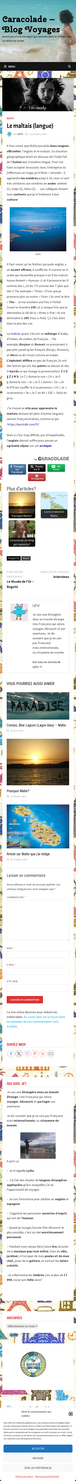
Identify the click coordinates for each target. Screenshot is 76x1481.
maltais (16, 334)
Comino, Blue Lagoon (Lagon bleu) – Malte (36, 725)
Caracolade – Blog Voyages (31, 24)
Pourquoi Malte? (18, 791)
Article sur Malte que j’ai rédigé (28, 854)
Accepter (38, 1448)
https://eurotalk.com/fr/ (23, 424)
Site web (12, 981)
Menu (11, 66)
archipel (45, 446)
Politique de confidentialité (47, 1476)
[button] (70, 1414)
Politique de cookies (24, 1476)
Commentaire (16, 897)
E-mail (12, 964)
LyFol (20, 134)
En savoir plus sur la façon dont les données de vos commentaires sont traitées (36, 1021)
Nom (10, 948)
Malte (10, 118)
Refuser (38, 1458)
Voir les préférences (38, 1468)
